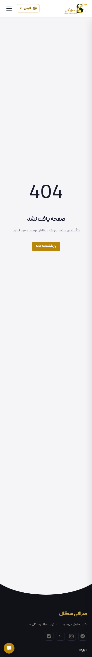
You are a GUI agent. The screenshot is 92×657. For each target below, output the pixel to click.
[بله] (49, 636)
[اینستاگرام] (71, 636)
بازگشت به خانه (46, 246)
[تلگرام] (82, 636)
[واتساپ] (60, 636)
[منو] (9, 8)
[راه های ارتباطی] (9, 648)
